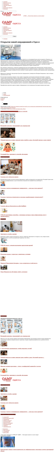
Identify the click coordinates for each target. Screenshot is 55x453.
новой (4, 94)
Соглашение (6, 431)
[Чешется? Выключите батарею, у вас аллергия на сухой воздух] (3, 260)
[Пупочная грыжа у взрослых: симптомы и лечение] (4, 251)
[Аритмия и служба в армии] (11, 231)
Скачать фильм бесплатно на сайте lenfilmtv (13, 206)
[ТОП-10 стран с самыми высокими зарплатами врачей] (4, 242)
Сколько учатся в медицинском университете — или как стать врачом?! (22, 188)
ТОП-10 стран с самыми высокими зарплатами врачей (17, 245)
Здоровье (5, 1)
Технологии (6, 4)
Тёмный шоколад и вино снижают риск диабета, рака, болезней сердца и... (22, 357)
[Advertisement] (16, 18)
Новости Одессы (7, 2)
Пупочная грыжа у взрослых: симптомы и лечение (15, 254)
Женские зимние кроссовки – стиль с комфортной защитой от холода (21, 366)
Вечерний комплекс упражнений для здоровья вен (15, 125)
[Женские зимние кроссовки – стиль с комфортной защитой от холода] (4, 363)
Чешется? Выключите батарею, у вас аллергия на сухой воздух (19, 263)
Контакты (5, 8)
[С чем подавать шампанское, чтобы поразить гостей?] (4, 346)
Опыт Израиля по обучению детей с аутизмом (14, 272)
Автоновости (7, 424)
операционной (6, 95)
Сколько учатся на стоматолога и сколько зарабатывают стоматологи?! (22, 197)
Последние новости (7, 7)
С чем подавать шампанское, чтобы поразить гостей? (16, 348)
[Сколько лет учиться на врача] (11, 174)
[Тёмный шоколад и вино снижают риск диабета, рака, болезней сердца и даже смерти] (8, 137)
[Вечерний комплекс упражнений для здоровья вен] (8, 123)
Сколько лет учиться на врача (9, 177)
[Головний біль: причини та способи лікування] (8, 151)
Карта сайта (6, 432)
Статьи (6, 417)
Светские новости (7, 5)
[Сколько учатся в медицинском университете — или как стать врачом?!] (3, 185)
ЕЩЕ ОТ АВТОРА (22, 111)
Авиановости (7, 426)
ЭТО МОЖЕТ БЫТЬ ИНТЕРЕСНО (9, 111)
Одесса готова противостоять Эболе (17, 108)
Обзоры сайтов (7, 420)
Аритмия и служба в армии (9, 234)
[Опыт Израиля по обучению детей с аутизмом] (4, 269)
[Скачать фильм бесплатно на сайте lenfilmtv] (4, 203)
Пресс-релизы (6, 430)
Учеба (4, 6)
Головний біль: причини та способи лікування (14, 154)
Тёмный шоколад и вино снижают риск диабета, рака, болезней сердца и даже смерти (26, 140)
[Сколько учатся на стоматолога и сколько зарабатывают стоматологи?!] (3, 194)
